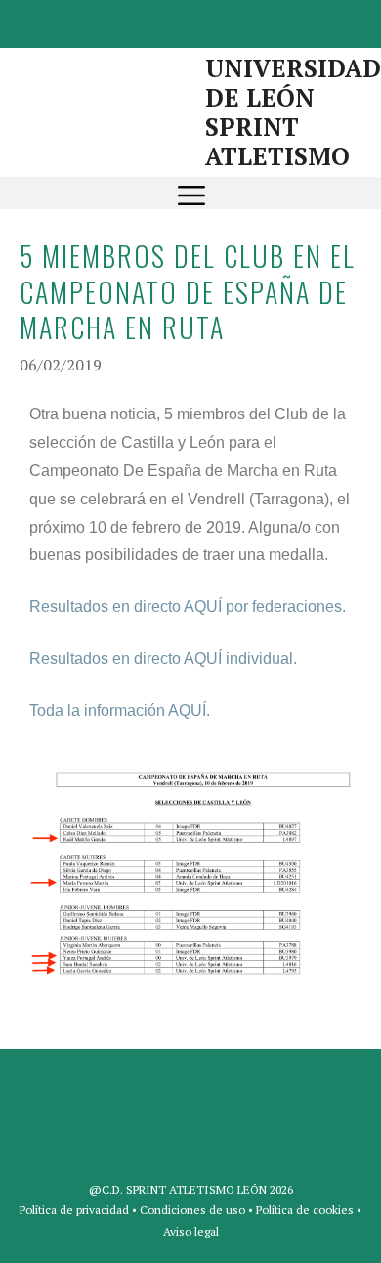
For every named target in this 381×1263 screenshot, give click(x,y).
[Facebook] (139, 20)
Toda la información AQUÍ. (119, 710)
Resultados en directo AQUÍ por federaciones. (187, 606)
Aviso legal (191, 1231)
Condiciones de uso (192, 1209)
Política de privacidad (74, 1209)
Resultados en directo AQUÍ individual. (163, 658)
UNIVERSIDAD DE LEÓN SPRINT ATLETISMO (293, 112)
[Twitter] (186, 20)
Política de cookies (305, 1209)
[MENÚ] (191, 193)
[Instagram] (233, 20)
